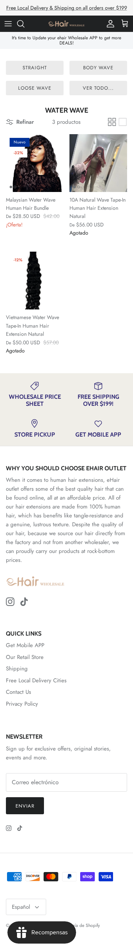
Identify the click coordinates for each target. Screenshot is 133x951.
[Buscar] (24, 24)
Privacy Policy (22, 704)
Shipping (17, 669)
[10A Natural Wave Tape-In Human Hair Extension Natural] (98, 163)
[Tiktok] (24, 601)
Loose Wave (34, 88)
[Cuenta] (108, 24)
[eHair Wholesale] (66, 23)
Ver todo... (98, 88)
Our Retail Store (25, 657)
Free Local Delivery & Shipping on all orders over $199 (66, 7)
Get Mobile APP (25, 645)
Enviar (25, 805)
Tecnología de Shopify (78, 925)
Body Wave (98, 67)
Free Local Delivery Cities (36, 680)
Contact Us (18, 692)
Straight (35, 67)
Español (21, 907)
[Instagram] (10, 601)
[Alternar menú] (8, 24)
